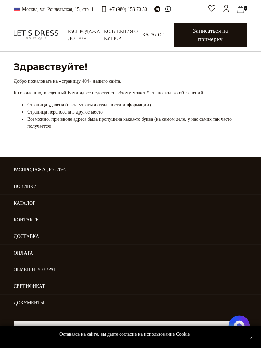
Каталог (153, 34)
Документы (29, 303)
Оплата (23, 253)
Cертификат (29, 286)
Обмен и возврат (35, 269)
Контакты (27, 219)
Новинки (25, 186)
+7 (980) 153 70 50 (128, 9)
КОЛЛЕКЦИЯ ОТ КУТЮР (122, 35)
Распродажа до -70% (84, 35)
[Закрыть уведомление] (252, 337)
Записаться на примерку (210, 35)
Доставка (26, 236)
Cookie (183, 334)
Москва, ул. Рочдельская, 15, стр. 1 (58, 9)
